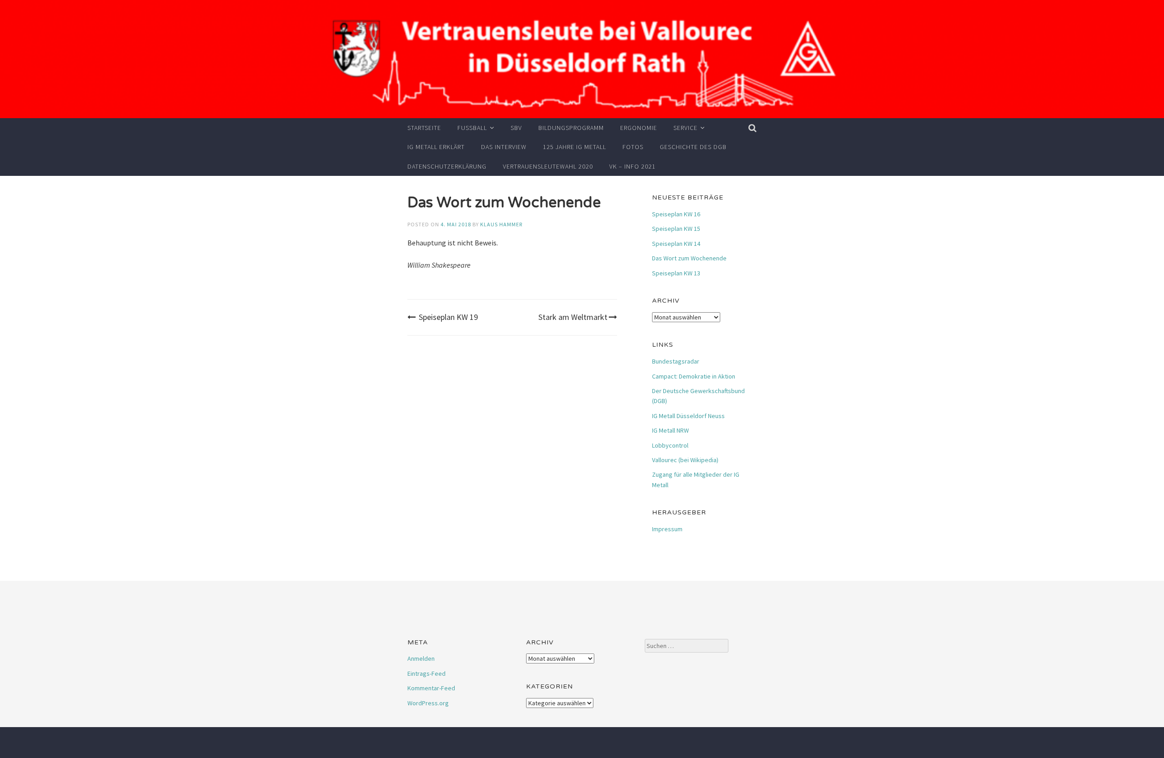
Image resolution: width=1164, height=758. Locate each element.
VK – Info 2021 (632, 166)
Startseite (424, 128)
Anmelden (421, 658)
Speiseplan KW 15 (676, 228)
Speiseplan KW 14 (676, 243)
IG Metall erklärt (436, 147)
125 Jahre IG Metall (574, 147)
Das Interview (504, 147)
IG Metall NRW (670, 430)
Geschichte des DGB (693, 147)
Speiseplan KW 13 (676, 273)
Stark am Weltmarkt (572, 317)
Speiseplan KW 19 (448, 317)
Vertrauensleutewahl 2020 (548, 166)
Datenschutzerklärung (447, 166)
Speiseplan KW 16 (676, 214)
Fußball (472, 128)
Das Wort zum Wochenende (689, 258)
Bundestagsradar (675, 361)
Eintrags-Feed (426, 673)
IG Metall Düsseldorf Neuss (688, 416)
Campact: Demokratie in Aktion (693, 376)
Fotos (632, 147)
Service (685, 128)
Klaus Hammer (501, 224)
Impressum (667, 529)
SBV (516, 128)
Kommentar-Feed (431, 688)
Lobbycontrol (670, 445)
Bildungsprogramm (571, 128)
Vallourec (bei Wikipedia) (685, 460)
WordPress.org (428, 703)
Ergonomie (638, 128)
